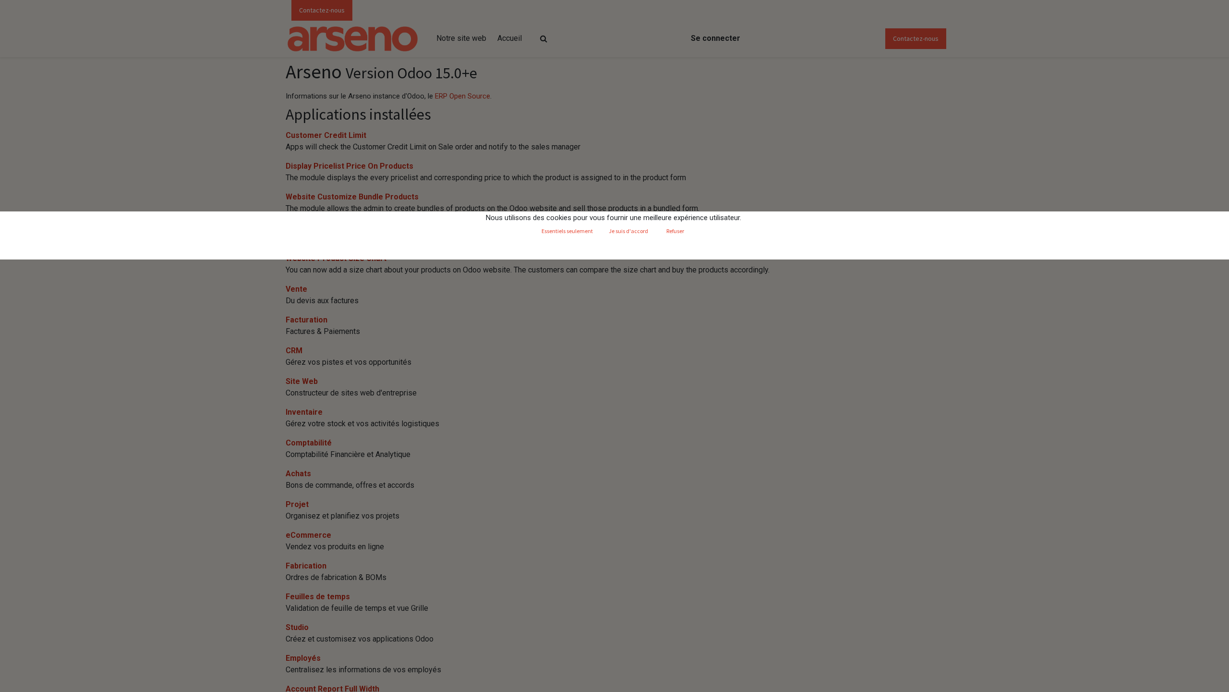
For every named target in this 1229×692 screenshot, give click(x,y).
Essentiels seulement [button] (567, 231)
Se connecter (715, 38)
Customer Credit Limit (326, 135)
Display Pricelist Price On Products (349, 166)
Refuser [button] (675, 231)
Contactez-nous (322, 10)
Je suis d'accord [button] (628, 231)
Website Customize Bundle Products (352, 196)
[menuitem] (461, 38)
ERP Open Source (462, 96)
